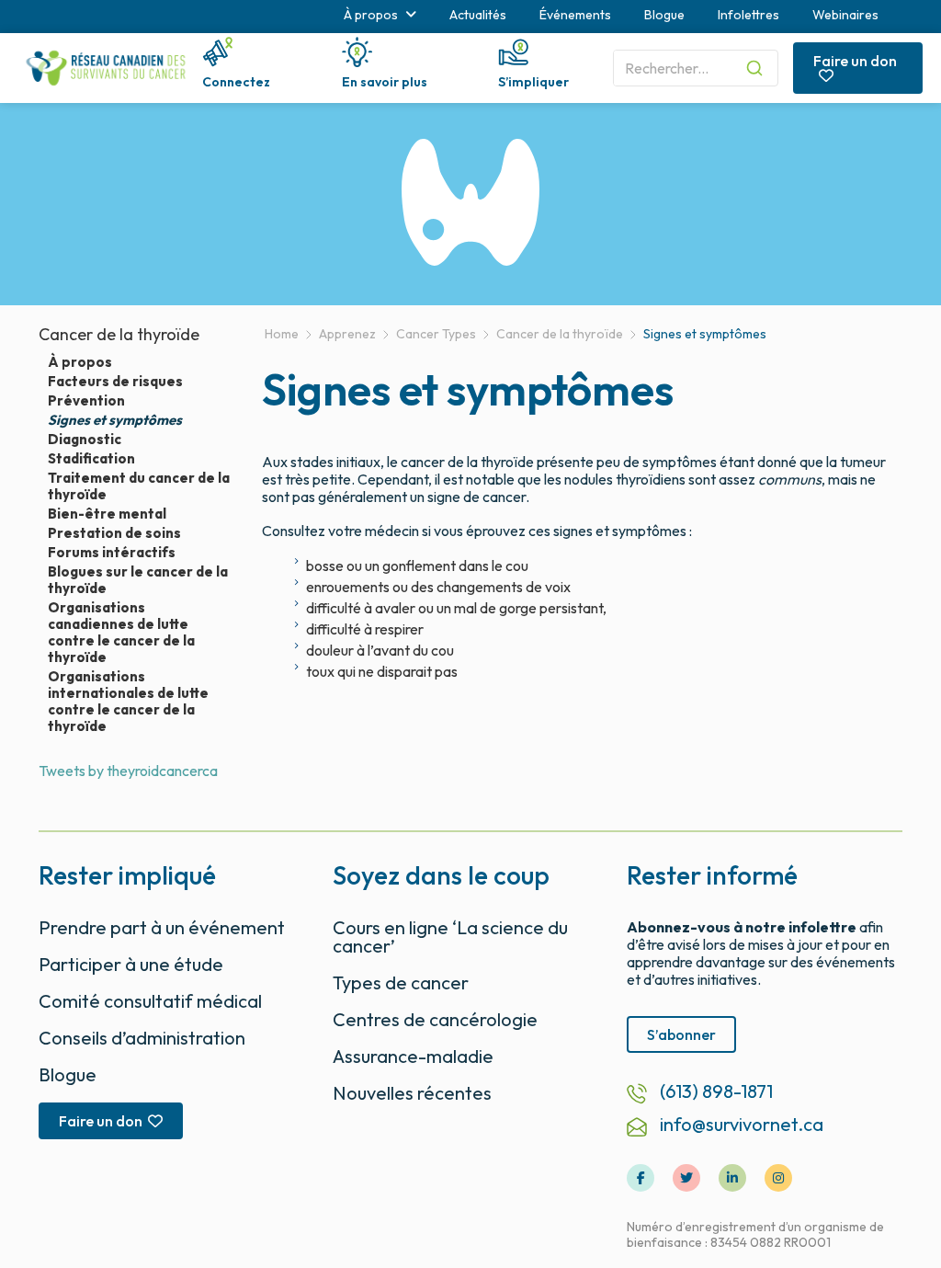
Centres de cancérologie (435, 1019)
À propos (80, 362)
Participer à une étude (131, 964)
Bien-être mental (107, 514)
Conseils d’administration (142, 1037)
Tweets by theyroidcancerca (128, 770)
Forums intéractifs (112, 552)
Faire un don (855, 60)
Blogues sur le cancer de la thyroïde (138, 580)
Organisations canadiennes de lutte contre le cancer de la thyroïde (121, 633)
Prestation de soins (114, 533)
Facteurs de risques (115, 381)
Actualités (477, 14)
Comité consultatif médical (150, 1000)
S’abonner (681, 1034)
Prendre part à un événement (162, 927)
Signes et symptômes (115, 420)
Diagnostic (84, 439)
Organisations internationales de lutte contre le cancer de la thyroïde (128, 701)
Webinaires (845, 14)
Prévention (86, 401)
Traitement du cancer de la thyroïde (139, 486)
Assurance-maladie (413, 1056)
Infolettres (748, 14)
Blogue (664, 14)
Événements (575, 14)
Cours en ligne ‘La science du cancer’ (450, 936)
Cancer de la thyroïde (119, 334)
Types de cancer (401, 982)
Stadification (91, 459)
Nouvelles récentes (412, 1092)
